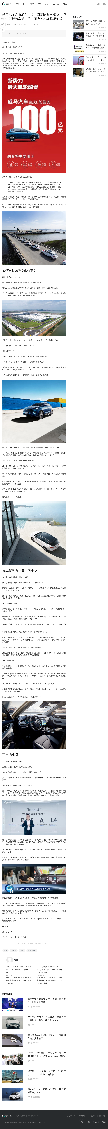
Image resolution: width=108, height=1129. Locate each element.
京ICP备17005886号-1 (38, 1123)
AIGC (65, 4)
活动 (46, 4)
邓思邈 (30, 1079)
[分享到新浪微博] (2, 24)
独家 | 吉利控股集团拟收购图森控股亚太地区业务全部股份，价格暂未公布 (18, 980)
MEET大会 (56, 4)
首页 (17, 4)
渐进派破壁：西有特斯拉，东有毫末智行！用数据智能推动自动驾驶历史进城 (49, 980)
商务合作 (102, 1116)
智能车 (32, 4)
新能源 (13, 950)
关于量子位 (71, 1116)
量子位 (36, 25)
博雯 (29, 1025)
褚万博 (30, 1043)
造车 (21, 950)
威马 (5, 950)
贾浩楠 (30, 1007)
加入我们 (82, 1116)
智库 (39, 4)
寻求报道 (92, 1116)
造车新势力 (31, 950)
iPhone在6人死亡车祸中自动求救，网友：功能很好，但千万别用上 (18, 969)
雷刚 (8, 25)
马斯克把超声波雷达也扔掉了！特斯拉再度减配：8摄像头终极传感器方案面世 (49, 969)
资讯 (24, 4)
